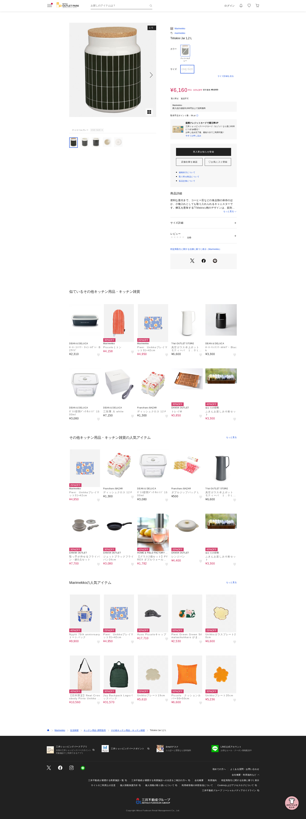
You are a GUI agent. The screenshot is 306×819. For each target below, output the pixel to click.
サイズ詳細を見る (226, 76)
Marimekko (180, 28)
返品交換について (187, 181)
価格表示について (187, 172)
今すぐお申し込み (193, 136)
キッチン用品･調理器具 (95, 730)
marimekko (180, 33)
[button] (112, 75)
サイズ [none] (173, 69)
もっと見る (228, 211)
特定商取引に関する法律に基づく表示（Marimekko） (195, 249)
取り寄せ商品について (189, 177)
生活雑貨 (74, 730)
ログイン (229, 5)
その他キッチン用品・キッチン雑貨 (128, 730)
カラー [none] (173, 49)
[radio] (185, 53)
